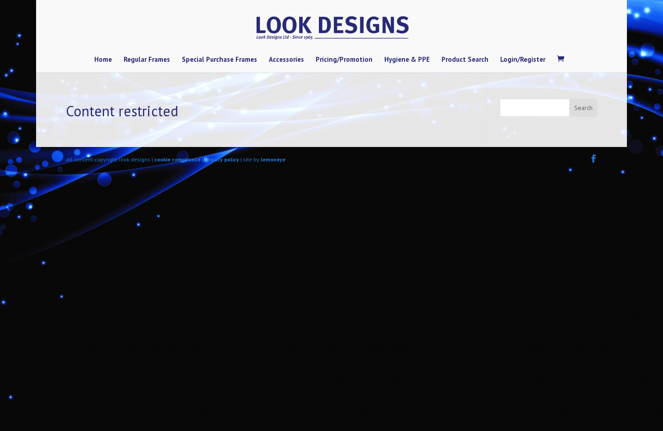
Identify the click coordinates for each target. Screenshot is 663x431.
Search (583, 108)
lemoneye (273, 159)
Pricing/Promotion (344, 60)
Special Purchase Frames (219, 60)
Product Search (465, 60)
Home (103, 60)
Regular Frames (147, 60)
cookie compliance (177, 159)
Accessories (286, 60)
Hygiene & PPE (407, 60)
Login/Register (522, 60)
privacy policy (222, 159)
